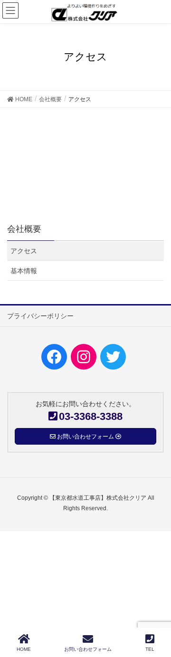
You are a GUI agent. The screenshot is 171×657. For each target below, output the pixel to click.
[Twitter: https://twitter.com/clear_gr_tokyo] (113, 357)
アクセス (23, 251)
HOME (24, 649)
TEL (149, 649)
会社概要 (24, 229)
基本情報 (23, 271)
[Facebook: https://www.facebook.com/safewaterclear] (54, 357)
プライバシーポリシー (40, 316)
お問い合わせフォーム (88, 649)
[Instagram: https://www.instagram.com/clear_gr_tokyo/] (83, 357)
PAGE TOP (155, 614)
